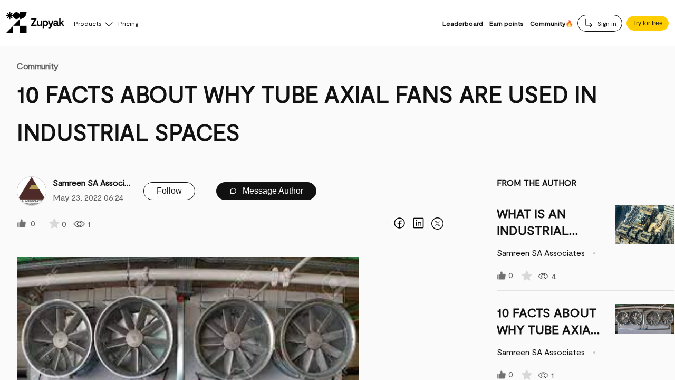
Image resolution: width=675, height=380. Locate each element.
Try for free (647, 23)
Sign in (606, 23)
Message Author (271, 190)
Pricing (128, 23)
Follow (169, 190)
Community (38, 66)
